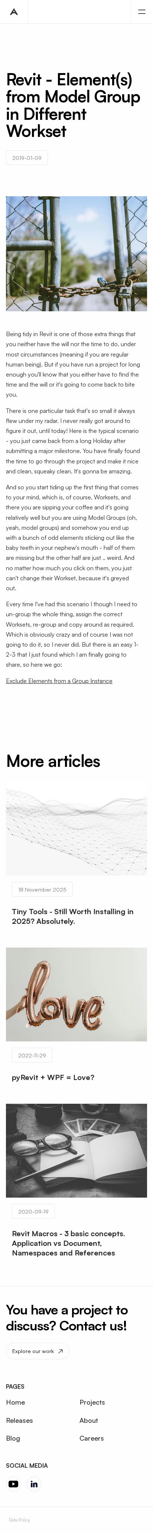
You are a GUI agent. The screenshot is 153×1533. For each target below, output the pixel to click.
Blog (13, 1438)
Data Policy (19, 1520)
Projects (92, 1402)
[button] (141, 12)
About (88, 1420)
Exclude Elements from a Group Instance (59, 681)
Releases (19, 1420)
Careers (91, 1438)
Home (15, 1402)
